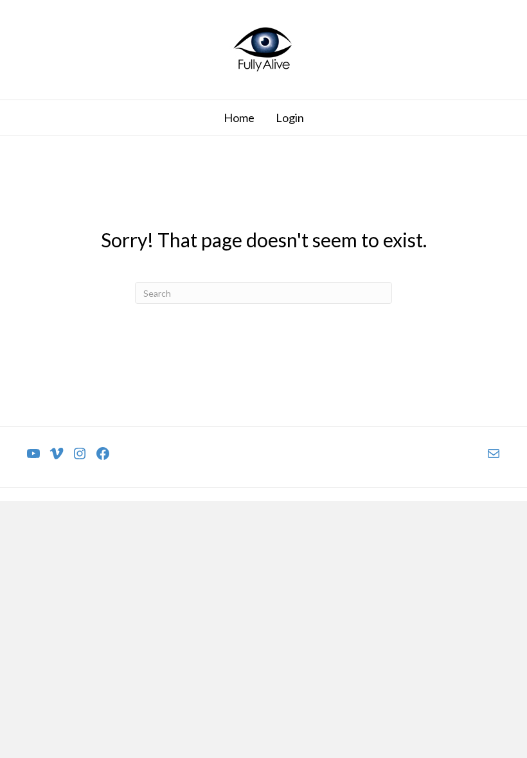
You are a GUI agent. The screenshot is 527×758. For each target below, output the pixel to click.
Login (290, 117)
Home (239, 117)
